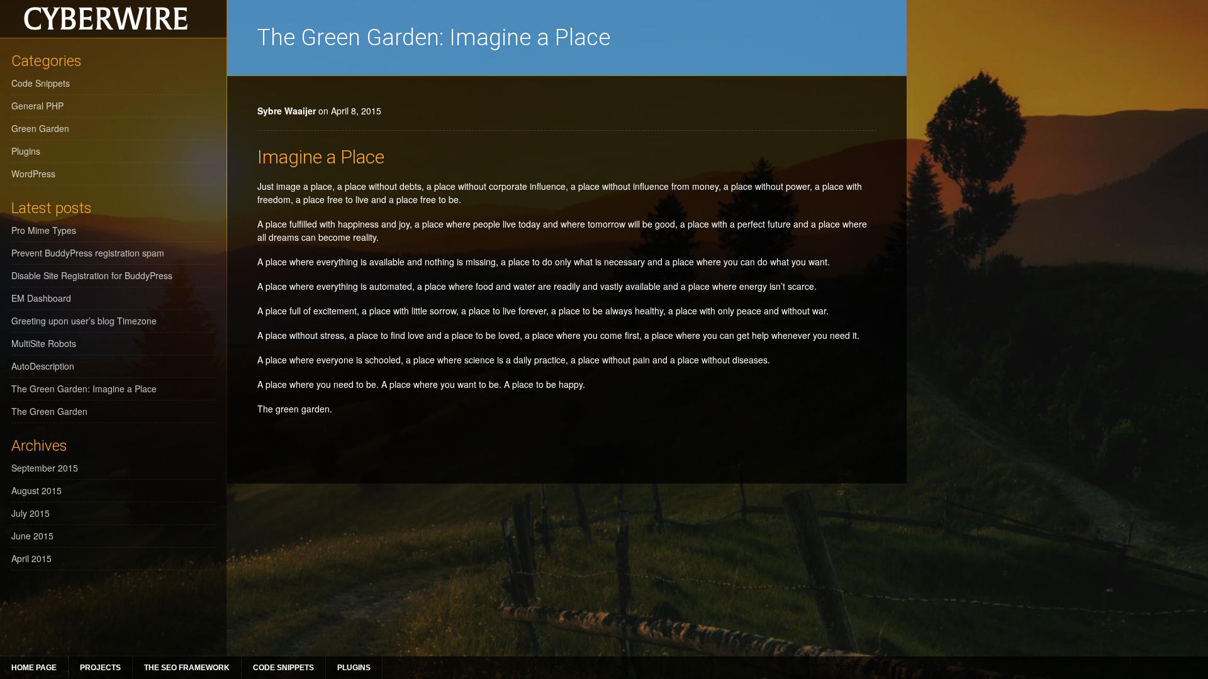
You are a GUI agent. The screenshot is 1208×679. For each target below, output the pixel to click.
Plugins (354, 667)
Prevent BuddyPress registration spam (87, 252)
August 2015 (36, 490)
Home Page (34, 667)
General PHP (37, 105)
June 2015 (32, 535)
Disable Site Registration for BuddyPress (91, 275)
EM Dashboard (41, 298)
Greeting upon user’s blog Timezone (84, 320)
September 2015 (44, 467)
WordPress (33, 173)
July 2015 (30, 513)
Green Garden (40, 128)
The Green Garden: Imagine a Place (84, 388)
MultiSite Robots (43, 343)
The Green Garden (49, 411)
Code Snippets (283, 667)
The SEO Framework (187, 667)
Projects (100, 667)
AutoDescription (42, 366)
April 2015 (31, 558)
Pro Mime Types (43, 230)
